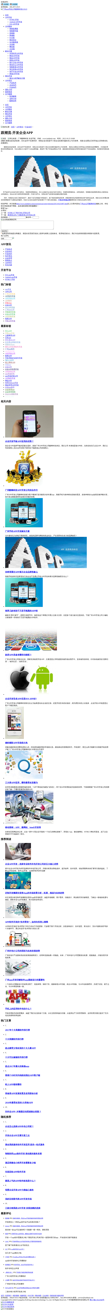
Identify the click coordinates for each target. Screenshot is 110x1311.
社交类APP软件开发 (12, 342)
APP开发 (8, 17)
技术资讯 (8, 256)
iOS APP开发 (10, 307)
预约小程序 (9, 360)
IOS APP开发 (14, 24)
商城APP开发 (14, 74)
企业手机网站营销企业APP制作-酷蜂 (28, 1288)
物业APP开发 (14, 58)
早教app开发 (10, 333)
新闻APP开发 (14, 60)
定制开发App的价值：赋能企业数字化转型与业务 (26, 1234)
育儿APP (8, 331)
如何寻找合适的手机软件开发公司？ (24, 1280)
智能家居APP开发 (16, 67)
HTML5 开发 (10, 279)
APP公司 (8, 291)
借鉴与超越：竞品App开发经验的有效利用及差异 (28, 1218)
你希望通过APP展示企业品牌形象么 (21, 572)
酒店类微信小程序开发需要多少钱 (20, 1163)
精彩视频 (16, 1295)
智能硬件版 (13, 31)
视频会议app (10, 344)
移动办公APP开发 (16, 65)
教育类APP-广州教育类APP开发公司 (21, 215)
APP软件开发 (10, 296)
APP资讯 (8, 80)
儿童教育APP (10, 335)
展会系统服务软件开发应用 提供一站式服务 (24, 1144)
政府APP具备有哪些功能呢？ (18, 655)
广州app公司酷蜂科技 (88, 204)
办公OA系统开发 (11, 394)
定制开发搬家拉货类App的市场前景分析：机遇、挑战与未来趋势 (34, 893)
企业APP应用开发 (12, 369)
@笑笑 (7, 1257)
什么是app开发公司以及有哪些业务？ (24, 1257)
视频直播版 (13, 29)
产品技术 (12, 83)
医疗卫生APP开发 (16, 62)
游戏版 (12, 33)
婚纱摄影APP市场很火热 (16, 743)
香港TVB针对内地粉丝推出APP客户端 (22, 1075)
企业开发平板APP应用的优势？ (19, 441)
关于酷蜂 (8, 94)
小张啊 (7, 1280)
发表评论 (4, 231)
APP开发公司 (10, 298)
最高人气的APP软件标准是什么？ (20, 1181)
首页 (7, 15)
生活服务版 (13, 42)
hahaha (7, 1226)
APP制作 (8, 301)
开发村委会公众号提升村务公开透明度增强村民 (27, 1241)
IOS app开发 (9, 275)
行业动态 (12, 87)
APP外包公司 (10, 371)
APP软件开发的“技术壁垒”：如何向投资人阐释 (26, 922)
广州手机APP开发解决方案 (17, 531)
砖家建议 (8, 1264)
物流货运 (12, 40)
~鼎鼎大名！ (9, 1272)
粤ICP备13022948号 (97, 1300)
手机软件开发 (10, 312)
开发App (8, 303)
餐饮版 (12, 47)
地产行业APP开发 (16, 71)
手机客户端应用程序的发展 (24, 1272)
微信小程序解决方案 (17, 78)
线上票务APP (10, 362)
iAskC (7, 1241)
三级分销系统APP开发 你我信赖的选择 (22, 1208)
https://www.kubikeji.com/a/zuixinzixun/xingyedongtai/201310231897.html (42, 204)
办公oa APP (9, 396)
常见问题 (8, 265)
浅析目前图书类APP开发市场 (18, 1199)
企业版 (12, 44)
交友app (8, 338)
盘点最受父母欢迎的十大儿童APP (20, 1048)
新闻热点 (8, 260)
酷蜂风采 (23, 1295)
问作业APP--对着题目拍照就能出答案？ (23, 1111)
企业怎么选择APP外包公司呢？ (19, 1126)
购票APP (8, 356)
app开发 (8, 289)
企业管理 (8, 258)
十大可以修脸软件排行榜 (16, 1057)
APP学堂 (8, 263)
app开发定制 (10, 351)
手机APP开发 (10, 321)
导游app (8, 365)
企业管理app (10, 389)
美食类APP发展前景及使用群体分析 (21, 1093)
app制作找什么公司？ (17, 1249)
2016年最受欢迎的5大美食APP (19, 1102)
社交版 (12, 38)
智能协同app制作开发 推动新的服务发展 (23, 1153)
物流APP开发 (14, 56)
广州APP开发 (10, 294)
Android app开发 (11, 277)
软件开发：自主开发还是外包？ (24, 1264)
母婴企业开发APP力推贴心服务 (19, 1190)
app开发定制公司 (11, 376)
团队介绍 (8, 89)
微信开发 (8, 76)
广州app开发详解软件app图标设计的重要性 (25, 980)
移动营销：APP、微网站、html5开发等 (23, 827)
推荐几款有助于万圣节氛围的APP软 (21, 611)
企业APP (8, 305)
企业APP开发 (10, 314)
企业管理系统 (10, 392)
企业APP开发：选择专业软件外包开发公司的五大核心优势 (31, 864)
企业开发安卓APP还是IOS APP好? (21, 699)
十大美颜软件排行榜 (14, 1039)
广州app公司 (10, 310)
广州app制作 (10, 349)
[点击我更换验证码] (8, 219)
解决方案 (8, 51)
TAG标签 (46, 1295)
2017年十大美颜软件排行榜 (17, 1030)
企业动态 (12, 85)
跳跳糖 (7, 1218)
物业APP (8, 380)
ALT (6, 1249)
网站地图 (38, 1295)
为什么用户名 (9, 1288)
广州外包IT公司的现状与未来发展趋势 (22, 951)
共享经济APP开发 (16, 53)
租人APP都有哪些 (13, 1084)
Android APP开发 (15, 22)
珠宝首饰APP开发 (16, 69)
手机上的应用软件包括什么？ (18, 1009)
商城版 (12, 35)
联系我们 (8, 1295)
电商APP (8, 319)
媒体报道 (8, 92)
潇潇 (6, 1234)
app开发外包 (10, 374)
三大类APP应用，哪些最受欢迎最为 (21, 782)
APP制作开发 (10, 378)
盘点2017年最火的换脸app (17, 1066)
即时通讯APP (10, 340)
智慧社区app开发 (11, 383)
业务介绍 (12, 98)
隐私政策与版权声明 (57, 1295)
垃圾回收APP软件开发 (15, 1172)
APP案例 (8, 26)
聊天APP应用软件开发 (13, 347)
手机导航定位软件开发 (13, 358)
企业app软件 (10, 387)
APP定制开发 (10, 316)
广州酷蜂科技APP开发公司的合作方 (21, 490)
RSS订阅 (31, 1295)
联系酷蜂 (12, 96)
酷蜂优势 (12, 101)
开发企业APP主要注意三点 (17, 1135)
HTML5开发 (14, 20)
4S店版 (12, 49)
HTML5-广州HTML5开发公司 (19, 213)
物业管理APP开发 (12, 385)
